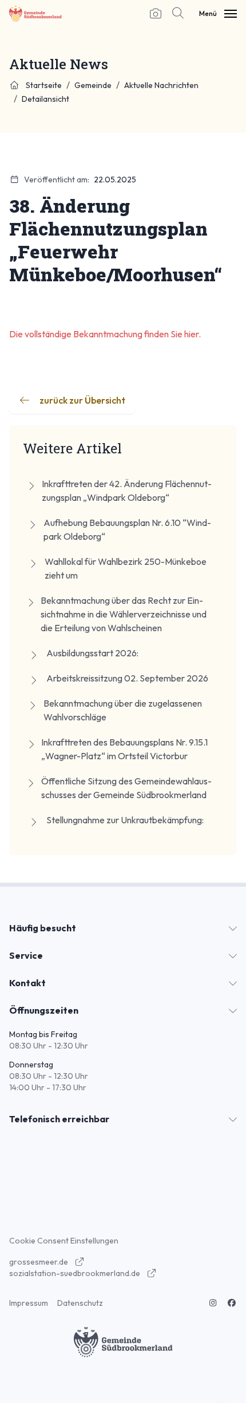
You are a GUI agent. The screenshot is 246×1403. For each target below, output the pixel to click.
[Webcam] (155, 13)
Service (26, 955)
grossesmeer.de (39, 1262)
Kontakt (27, 983)
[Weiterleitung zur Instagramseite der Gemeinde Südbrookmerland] (213, 1303)
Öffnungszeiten (43, 1010)
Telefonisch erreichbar (59, 1119)
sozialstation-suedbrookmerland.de (75, 1273)
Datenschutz (80, 1303)
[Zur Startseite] (35, 14)
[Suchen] (175, 13)
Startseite (43, 85)
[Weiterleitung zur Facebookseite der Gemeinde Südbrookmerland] (232, 1303)
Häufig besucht (42, 928)
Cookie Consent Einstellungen (63, 1240)
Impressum (28, 1303)
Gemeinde (93, 85)
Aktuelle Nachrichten (161, 85)
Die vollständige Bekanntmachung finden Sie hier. (106, 334)
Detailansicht (45, 99)
